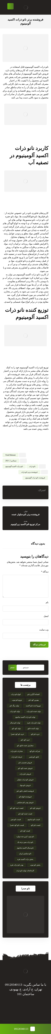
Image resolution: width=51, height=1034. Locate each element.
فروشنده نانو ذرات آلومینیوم (35, 478)
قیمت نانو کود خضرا (17, 825)
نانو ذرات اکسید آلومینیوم (14, 466)
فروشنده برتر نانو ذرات (29, 472)
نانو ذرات (32, 466)
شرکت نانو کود (34, 751)
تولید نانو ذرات (15, 711)
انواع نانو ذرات (16, 694)
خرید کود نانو (25, 740)
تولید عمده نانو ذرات (34, 711)
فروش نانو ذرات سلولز (25, 780)
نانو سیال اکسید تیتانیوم (25, 848)
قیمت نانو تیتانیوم (34, 819)
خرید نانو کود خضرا (17, 734)
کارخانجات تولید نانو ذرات (25, 871)
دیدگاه (44, 571)
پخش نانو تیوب (35, 865)
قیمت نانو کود (35, 825)
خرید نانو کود (35, 734)
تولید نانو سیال (15, 723)
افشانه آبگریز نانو (33, 694)
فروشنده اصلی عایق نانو (25, 791)
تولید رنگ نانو (14, 706)
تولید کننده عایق (33, 728)
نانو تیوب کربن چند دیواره (25, 836)
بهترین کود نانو (34, 700)
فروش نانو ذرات (25, 774)
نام (47, 602)
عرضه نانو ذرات (16, 757)
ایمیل (46, 616)
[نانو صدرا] (25, 914)
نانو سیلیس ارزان (25, 854)
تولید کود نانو (16, 728)
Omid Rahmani (10, 455)
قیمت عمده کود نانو (25, 814)
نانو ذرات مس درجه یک (25, 842)
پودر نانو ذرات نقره (16, 865)
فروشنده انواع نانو (25, 797)
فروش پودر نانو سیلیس (25, 802)
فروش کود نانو (35, 808)
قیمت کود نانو (25, 831)
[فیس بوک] (34, 1012)
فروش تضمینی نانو (25, 763)
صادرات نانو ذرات (16, 751)
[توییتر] (28, 1012)
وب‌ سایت (43, 629)
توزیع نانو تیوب (17, 700)
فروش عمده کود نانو (25, 768)
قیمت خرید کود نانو (16, 808)
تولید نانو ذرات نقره (34, 723)
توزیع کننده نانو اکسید (33, 706)
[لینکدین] (23, 1012)
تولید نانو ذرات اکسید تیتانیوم (25, 717)
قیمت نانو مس (16, 819)
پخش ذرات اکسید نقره (25, 859)
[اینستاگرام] (17, 1012)
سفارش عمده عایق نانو (25, 745)
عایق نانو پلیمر (34, 757)
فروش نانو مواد (25, 785)
